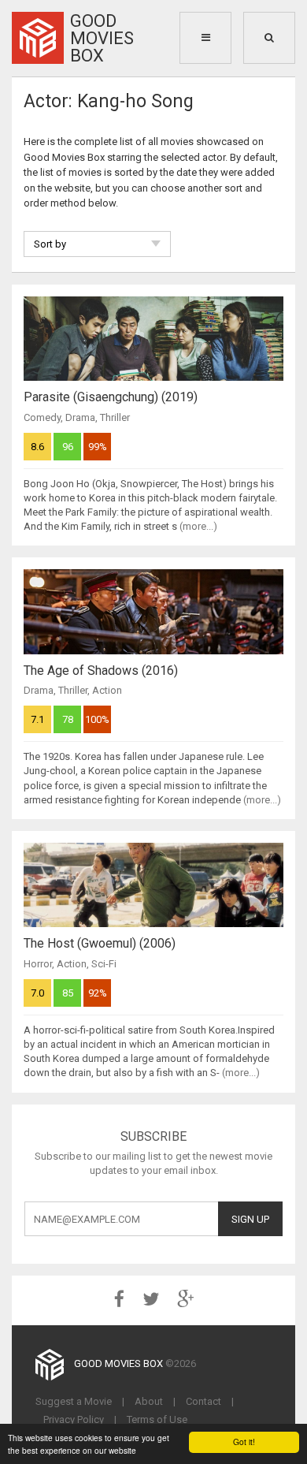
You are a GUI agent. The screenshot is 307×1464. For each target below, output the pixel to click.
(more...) (198, 526)
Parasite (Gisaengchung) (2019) (111, 396)
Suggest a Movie (73, 1401)
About (149, 1401)
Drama (80, 417)
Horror (38, 964)
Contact (203, 1401)
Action (107, 690)
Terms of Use (157, 1419)
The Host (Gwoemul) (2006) (100, 943)
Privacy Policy (73, 1419)
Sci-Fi (104, 964)
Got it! (244, 1441)
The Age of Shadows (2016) (101, 670)
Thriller (115, 417)
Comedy (42, 417)
